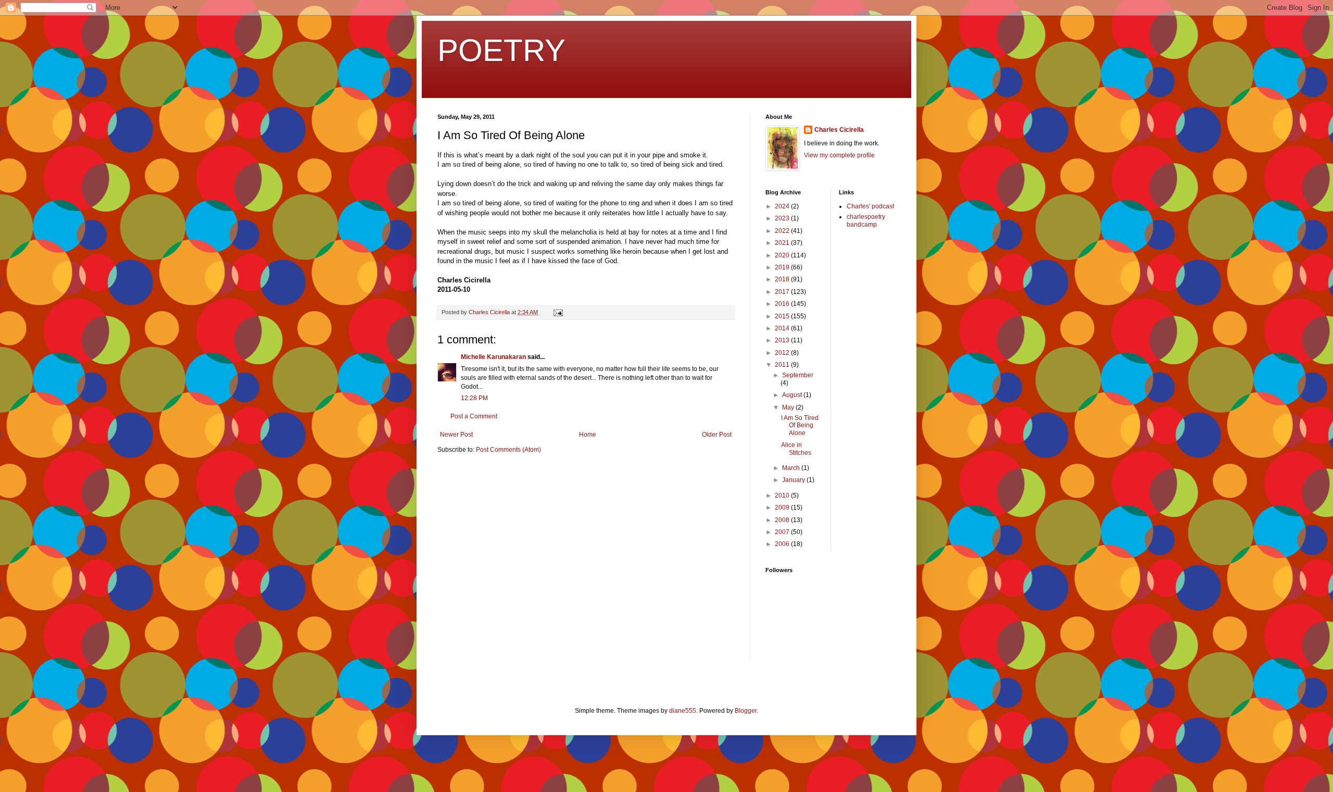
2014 (783, 328)
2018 (783, 279)
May (789, 407)
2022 (783, 230)
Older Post (717, 434)
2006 (783, 544)
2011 (783, 364)
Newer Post (456, 434)
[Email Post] (557, 312)
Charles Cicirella (839, 129)
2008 (783, 520)
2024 (783, 206)
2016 (783, 303)
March (791, 468)
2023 (783, 218)
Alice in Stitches (796, 448)
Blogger (746, 710)
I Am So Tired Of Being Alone (800, 425)
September (797, 375)
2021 (783, 242)
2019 (783, 267)
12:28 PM (474, 398)
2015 (783, 316)
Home (587, 434)
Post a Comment (473, 416)
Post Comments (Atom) (508, 449)
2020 (783, 255)
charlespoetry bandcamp (866, 220)
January (794, 480)
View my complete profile (839, 155)
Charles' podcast (870, 206)
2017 (783, 291)
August (792, 395)
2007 (783, 532)
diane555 (682, 710)
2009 (783, 507)
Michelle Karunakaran (493, 357)
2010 (783, 495)
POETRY (501, 50)
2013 (783, 340)
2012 (783, 352)
